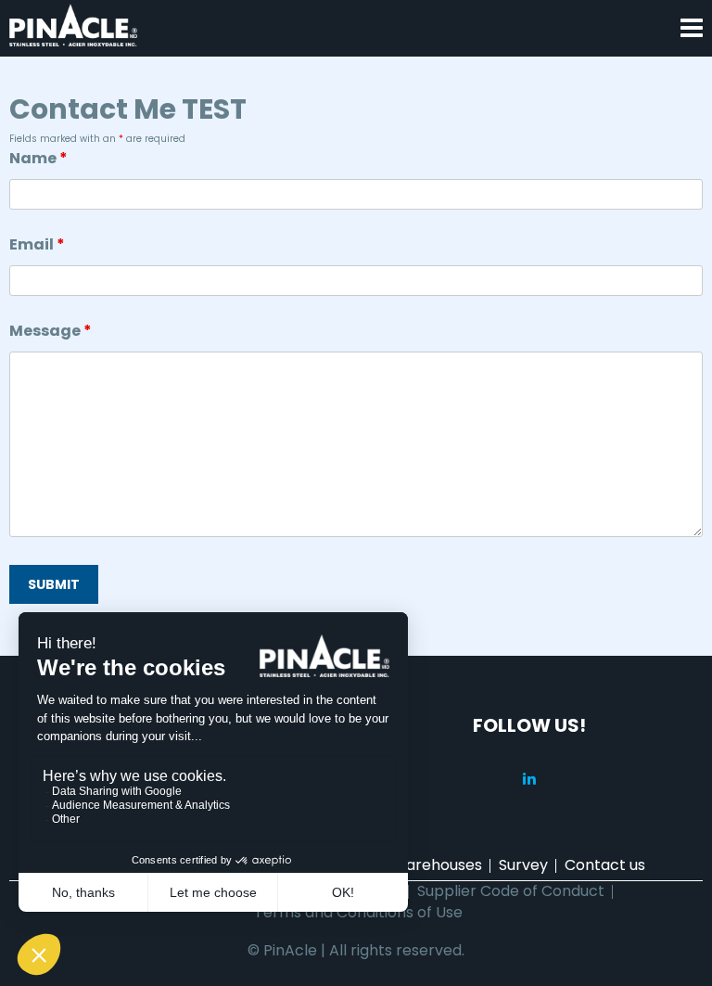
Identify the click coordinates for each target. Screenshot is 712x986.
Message (50, 330)
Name (38, 158)
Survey (523, 865)
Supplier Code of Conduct (510, 891)
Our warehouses (422, 865)
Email (37, 244)
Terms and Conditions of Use (358, 912)
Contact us (605, 865)
